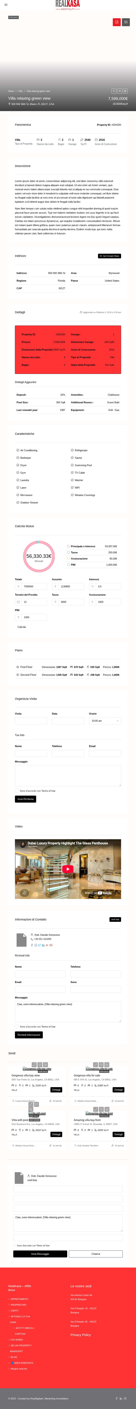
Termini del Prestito (26, 594)
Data (54, 713)
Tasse (55, 594)
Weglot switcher (19, 1368)
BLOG (14, 1357)
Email (92, 746)
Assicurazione (97, 594)
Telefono (57, 746)
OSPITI (14, 1310)
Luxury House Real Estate (27, 1101)
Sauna (78, 457)
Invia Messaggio (40, 1253)
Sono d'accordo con (37, 790)
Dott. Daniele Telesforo (88, 1146)
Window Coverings (85, 495)
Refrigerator (81, 450)
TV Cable (80, 472)
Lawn (23, 487)
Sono (73, 982)
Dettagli (56, 1089)
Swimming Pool (83, 465)
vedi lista (115, 919)
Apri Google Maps (110, 256)
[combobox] (31, 720)
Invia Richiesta (26, 799)
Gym (23, 472)
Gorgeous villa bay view (26, 1075)
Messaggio (21, 761)
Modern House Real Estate (90, 1101)
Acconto (57, 579)
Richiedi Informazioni (29, 1034)
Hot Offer (34, 1120)
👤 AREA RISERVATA (22, 1363)
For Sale (43, 1071)
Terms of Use (48, 790)
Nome (18, 746)
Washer (79, 480)
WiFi (77, 487)
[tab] (117, 22)
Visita (18, 713)
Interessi (94, 579)
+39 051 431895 (42, 939)
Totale (18, 579)
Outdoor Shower (29, 502)
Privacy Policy (80, 1335)
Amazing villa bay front (87, 1120)
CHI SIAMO (17, 1339)
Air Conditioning (28, 450)
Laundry (24, 480)
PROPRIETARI (18, 1305)
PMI (17, 610)
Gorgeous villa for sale (87, 1075)
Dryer (23, 465)
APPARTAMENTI (19, 1299)
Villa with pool (20, 1120)
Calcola (22, 626)
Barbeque (25, 457)
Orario (93, 713)
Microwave (26, 495)
